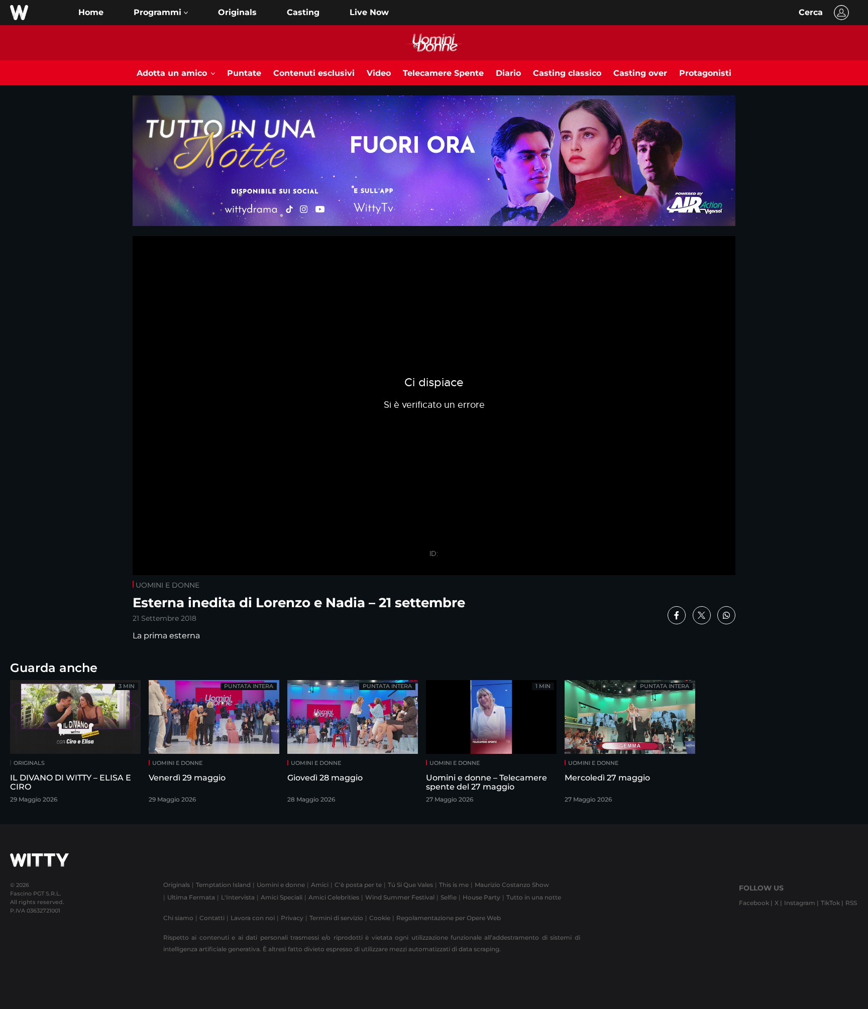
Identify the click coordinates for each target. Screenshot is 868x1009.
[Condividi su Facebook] (677, 615)
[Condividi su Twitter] (702, 615)
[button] (161, 13)
